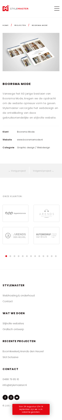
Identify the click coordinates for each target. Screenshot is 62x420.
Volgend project (43, 170)
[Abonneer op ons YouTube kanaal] (16, 397)
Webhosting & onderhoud (19, 295)
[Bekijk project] (15, 235)
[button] (6, 256)
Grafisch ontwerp (13, 329)
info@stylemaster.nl (15, 385)
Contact (8, 301)
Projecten (20, 25)
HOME (5, 25)
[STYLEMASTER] (15, 10)
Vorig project (17, 170)
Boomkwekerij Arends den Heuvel (23, 351)
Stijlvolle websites (13, 323)
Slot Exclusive (10, 357)
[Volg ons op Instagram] (11, 397)
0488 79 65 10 (11, 379)
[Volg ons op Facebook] (5, 397)
